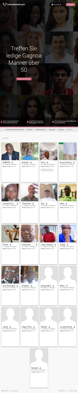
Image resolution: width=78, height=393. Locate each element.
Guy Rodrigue (9, 286)
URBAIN (6, 162)
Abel (62, 203)
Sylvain (34, 368)
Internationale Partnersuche (15, 129)
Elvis (43, 162)
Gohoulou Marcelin (28, 244)
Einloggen (70, 4)
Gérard (44, 327)
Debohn (25, 162)
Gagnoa (61, 129)
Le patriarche (66, 327)
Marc (62, 286)
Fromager (52, 129)
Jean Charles (47, 244)
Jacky (5, 327)
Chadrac (25, 286)
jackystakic (46, 286)
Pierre (5, 244)
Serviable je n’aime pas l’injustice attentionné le (47, 170)
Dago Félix (27, 327)
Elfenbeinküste (41, 129)
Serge (62, 244)
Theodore (26, 203)
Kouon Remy (66, 162)
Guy (42, 203)
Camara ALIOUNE (9, 203)
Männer (29, 129)
